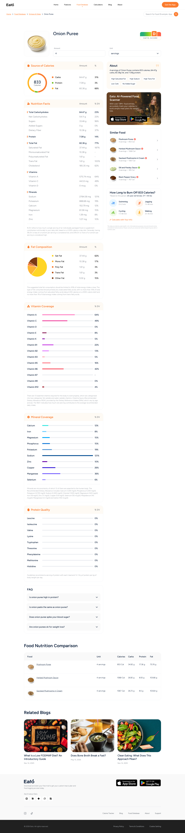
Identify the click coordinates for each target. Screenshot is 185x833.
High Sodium (135, 79)
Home (56, 5)
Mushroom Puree (44, 664)
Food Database (82, 5)
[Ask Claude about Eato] (32, 798)
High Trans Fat (149, 79)
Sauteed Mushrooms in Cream (49, 691)
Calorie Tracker (108, 813)
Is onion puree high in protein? (44, 597)
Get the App (170, 5)
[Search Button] (176, 14)
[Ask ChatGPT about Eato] (26, 798)
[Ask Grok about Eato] (44, 798)
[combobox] (135, 53)
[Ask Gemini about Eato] (38, 798)
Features (67, 5)
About (120, 5)
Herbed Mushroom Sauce (47, 677)
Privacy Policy (118, 826)
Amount (57, 48)
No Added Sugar (129, 84)
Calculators (98, 5)
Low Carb (115, 84)
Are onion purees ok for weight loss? (47, 627)
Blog (110, 5)
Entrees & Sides (35, 14)
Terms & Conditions (136, 826)
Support (158, 813)
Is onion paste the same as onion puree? (48, 607)
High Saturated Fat (118, 79)
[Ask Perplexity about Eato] (50, 798)
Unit (111, 48)
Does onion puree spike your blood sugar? (49, 617)
